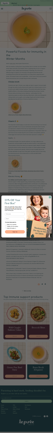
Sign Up (15, 232)
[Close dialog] (50, 197)
